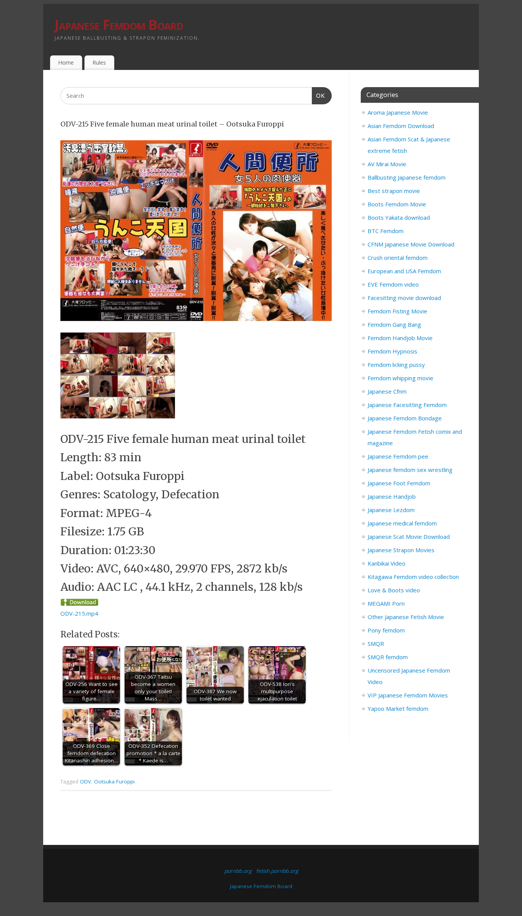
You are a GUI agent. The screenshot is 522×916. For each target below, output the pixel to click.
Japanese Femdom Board (119, 24)
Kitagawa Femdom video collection (413, 576)
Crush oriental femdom (398, 257)
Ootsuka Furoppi (114, 781)
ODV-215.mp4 (79, 613)
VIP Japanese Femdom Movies (408, 695)
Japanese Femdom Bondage (405, 418)
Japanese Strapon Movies (401, 550)
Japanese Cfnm (387, 391)
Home (66, 62)
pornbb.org (237, 870)
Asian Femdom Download (401, 126)
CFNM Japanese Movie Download (411, 244)
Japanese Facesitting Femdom (407, 405)
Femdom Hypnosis (392, 351)
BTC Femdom (386, 231)
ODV (85, 781)
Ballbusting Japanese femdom (407, 177)
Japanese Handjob (392, 496)
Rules (99, 62)
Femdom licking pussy (396, 364)
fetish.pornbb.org (277, 870)
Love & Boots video (394, 590)
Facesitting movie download (404, 298)
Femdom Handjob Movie (400, 338)
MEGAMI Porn (386, 603)
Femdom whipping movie (400, 378)
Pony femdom (386, 630)
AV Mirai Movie (387, 164)
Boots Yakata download (399, 217)
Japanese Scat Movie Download (409, 536)
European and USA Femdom (404, 271)
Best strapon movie (394, 191)
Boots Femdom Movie (397, 204)
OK (319, 95)
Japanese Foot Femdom (399, 483)
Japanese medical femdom (402, 523)
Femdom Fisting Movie (397, 311)
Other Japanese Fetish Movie (406, 617)
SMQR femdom (388, 657)
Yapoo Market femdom (398, 708)
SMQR (376, 643)
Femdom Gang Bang (394, 324)
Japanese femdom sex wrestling (410, 469)
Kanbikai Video (386, 563)
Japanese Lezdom (391, 510)
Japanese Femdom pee (398, 456)
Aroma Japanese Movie (398, 112)
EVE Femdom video (393, 284)
